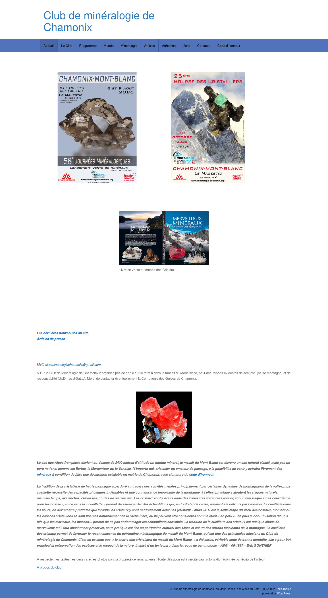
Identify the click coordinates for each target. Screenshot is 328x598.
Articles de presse (51, 338)
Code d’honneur (228, 45)
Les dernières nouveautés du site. (63, 332)
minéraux (44, 474)
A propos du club (49, 567)
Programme (88, 45)
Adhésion (169, 45)
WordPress (284, 593)
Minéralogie (128, 45)
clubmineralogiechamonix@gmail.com (73, 364)
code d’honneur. (201, 474)
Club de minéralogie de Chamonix (99, 20)
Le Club (66, 45)
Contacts (203, 45)
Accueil (49, 45)
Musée (109, 45)
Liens (186, 45)
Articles (149, 45)
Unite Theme (283, 589)
